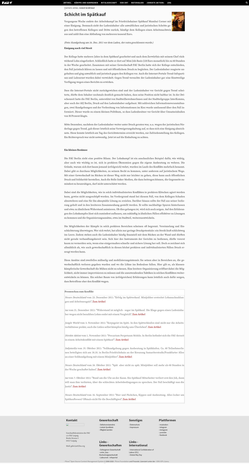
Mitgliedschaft (109, 3)
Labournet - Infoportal (108, 457)
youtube (163, 432)
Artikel (67, 3)
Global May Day (136, 455)
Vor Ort (124, 3)
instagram (164, 430)
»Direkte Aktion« (155, 3)
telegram (163, 427)
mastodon (164, 424)
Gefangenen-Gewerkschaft (110, 450)
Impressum (134, 427)
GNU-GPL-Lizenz (162, 461)
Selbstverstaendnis (107, 424)
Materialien (137, 3)
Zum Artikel (99, 301)
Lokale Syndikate (106, 427)
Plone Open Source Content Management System (84, 461)
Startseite (68, 8)
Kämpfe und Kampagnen (86, 3)
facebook (163, 435)
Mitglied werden (106, 430)
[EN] (169, 3)
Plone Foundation (122, 461)
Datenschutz (135, 424)
